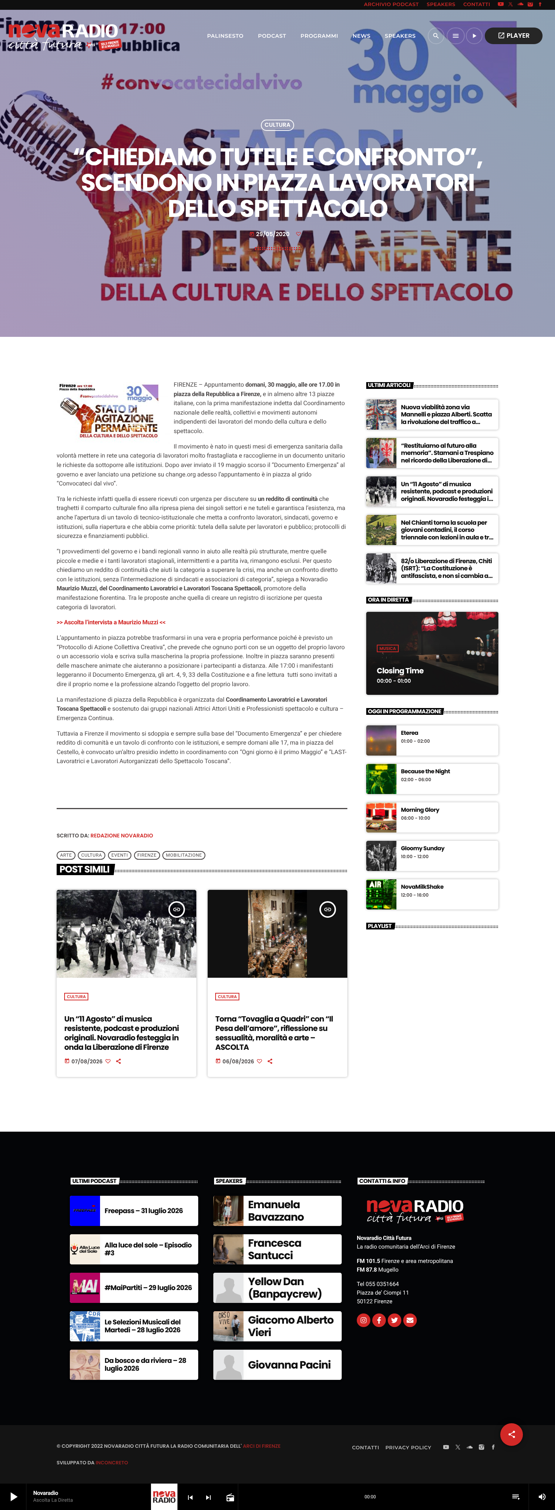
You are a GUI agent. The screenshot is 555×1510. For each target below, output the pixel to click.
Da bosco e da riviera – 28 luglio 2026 (145, 1365)
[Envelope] (410, 1320)
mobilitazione (184, 855)
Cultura (277, 125)
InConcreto (112, 1462)
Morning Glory (420, 810)
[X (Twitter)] (511, 5)
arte (66, 855)
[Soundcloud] (521, 5)
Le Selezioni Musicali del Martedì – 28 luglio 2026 (142, 1326)
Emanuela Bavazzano (276, 1211)
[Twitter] (394, 1320)
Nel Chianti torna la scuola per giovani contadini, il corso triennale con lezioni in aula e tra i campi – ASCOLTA (447, 533)
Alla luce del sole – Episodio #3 (148, 1249)
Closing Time (400, 670)
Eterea (409, 733)
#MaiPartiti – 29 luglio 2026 (148, 1288)
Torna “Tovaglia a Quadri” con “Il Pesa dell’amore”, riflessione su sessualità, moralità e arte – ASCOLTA (274, 1033)
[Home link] (49, 35)
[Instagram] (530, 5)
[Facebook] (540, 5)
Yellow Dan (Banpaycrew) (285, 1288)
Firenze (147, 855)
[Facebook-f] (379, 1320)
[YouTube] (501, 5)
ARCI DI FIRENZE (262, 1446)
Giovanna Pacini (289, 1365)
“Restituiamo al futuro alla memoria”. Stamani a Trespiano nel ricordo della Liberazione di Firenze (447, 456)
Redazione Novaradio (122, 835)
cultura (91, 855)
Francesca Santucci (274, 1249)
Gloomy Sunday (422, 848)
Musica (387, 648)
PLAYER (514, 35)
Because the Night (425, 771)
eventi (119, 855)
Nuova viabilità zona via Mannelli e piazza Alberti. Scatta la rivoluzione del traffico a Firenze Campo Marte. (446, 418)
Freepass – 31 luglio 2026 (144, 1211)
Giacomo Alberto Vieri (290, 1326)
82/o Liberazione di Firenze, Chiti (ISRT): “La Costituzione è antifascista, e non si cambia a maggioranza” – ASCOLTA (446, 572)
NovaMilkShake (422, 887)
